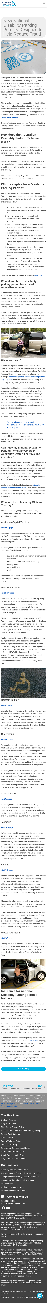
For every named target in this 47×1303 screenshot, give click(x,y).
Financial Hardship (9, 1144)
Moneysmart (12, 1103)
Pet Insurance (7, 1184)
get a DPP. (38, 275)
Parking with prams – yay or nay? (20, 422)
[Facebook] (3, 1208)
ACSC (3, 1103)
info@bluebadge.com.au (14, 1203)
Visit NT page (6, 705)
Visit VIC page (7, 870)
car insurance (32, 1040)
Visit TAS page (7, 827)
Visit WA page (6, 938)
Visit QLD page (7, 739)
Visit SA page (6, 799)
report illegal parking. (9, 117)
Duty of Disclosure (9, 1123)
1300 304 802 (9, 1201)
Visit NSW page (7, 593)
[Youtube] (8, 1208)
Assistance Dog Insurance (12, 1187)
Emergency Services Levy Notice (15, 1148)
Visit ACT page (7, 528)
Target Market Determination (13, 1158)
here (26, 1229)
